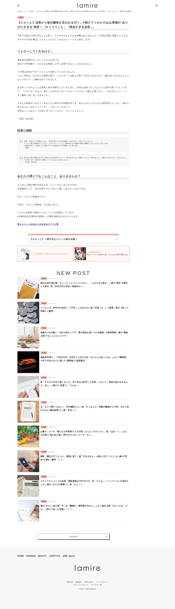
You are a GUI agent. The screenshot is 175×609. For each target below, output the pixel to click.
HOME (20, 556)
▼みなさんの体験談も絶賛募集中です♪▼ (37, 224)
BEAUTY (42, 556)
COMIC (31, 11)
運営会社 (70, 582)
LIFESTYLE (54, 556)
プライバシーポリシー (81, 585)
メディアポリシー (102, 582)
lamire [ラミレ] (87, 5)
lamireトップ (21, 11)
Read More (73, 536)
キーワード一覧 (96, 585)
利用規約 (78, 582)
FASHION (30, 556)
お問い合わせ (69, 556)
